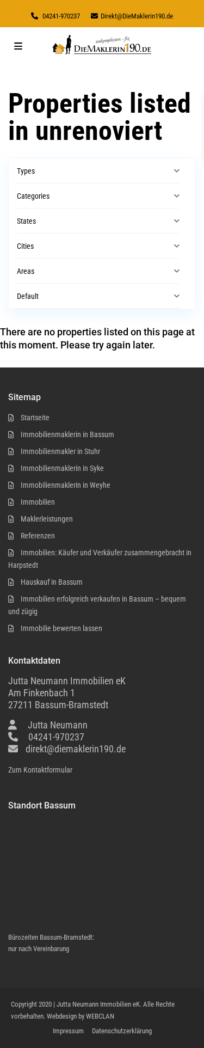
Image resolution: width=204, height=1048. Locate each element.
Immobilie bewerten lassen (61, 628)
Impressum (68, 1031)
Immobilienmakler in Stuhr (60, 451)
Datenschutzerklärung (122, 1031)
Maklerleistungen (47, 518)
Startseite (35, 417)
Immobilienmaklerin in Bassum (67, 434)
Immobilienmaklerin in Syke (62, 468)
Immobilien (38, 502)
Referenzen (38, 535)
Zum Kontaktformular (40, 769)
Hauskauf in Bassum (52, 582)
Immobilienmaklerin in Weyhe (65, 485)
